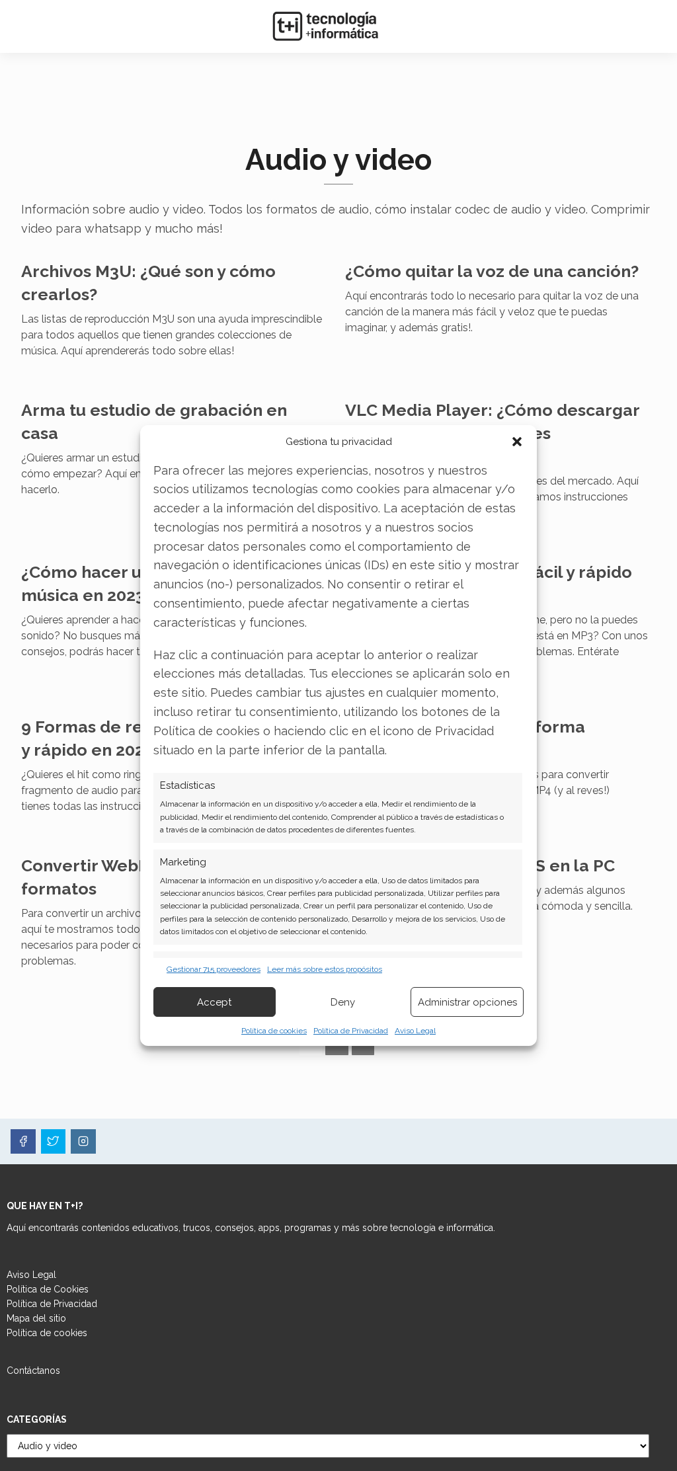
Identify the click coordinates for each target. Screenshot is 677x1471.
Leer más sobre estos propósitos (324, 969)
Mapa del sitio (36, 1318)
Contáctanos (33, 1370)
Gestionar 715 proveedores (213, 969)
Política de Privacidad (350, 1030)
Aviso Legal (415, 1030)
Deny (343, 1002)
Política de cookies (274, 1030)
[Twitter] (53, 1141)
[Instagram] (83, 1141)
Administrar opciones (467, 1002)
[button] (517, 441)
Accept (214, 1002)
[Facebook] (23, 1141)
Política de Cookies (48, 1289)
